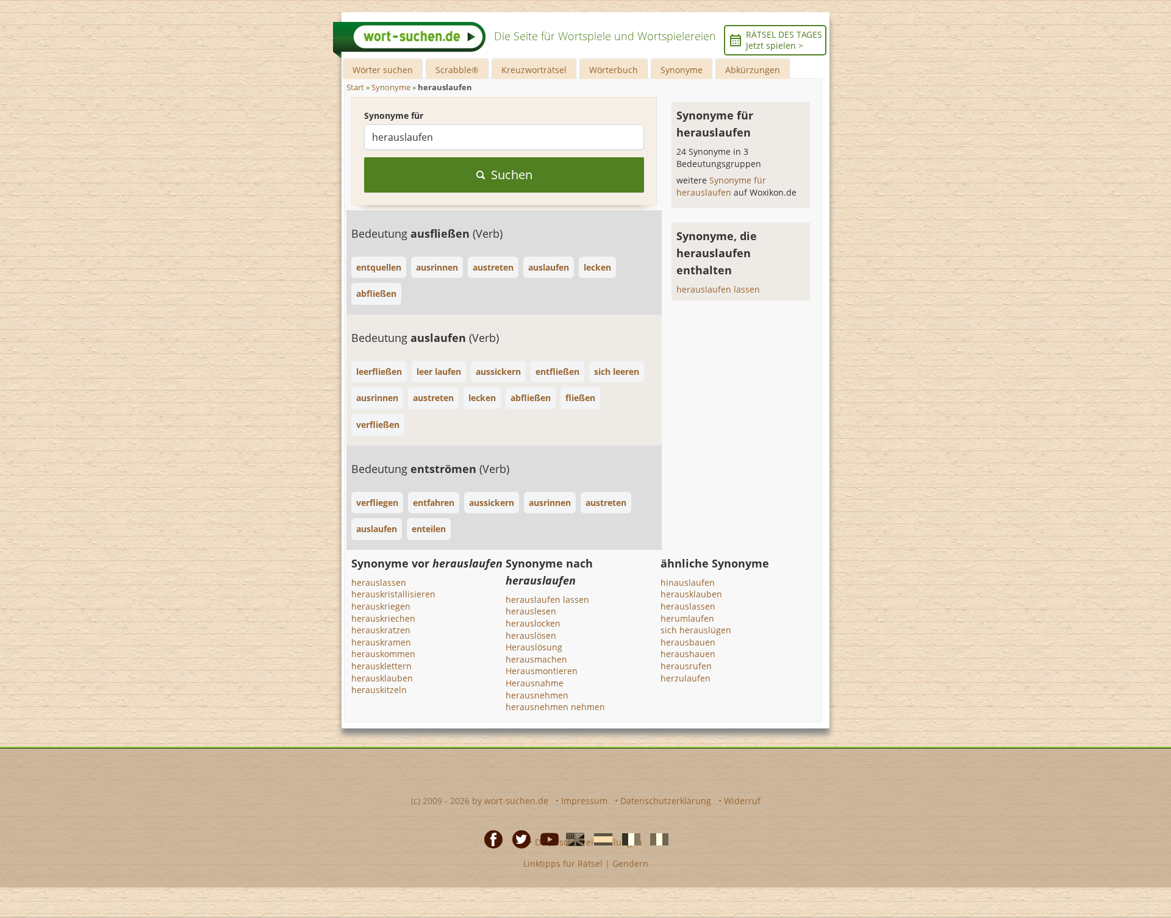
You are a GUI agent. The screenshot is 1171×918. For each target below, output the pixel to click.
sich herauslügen (696, 630)
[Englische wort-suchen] (571, 839)
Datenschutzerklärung (665, 800)
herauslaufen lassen (718, 289)
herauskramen (381, 642)
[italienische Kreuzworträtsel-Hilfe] (655, 839)
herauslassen (378, 582)
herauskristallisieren (393, 594)
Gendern (630, 863)
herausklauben (382, 678)
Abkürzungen (752, 70)
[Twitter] (518, 839)
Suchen (511, 174)
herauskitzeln (379, 690)
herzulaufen (686, 678)
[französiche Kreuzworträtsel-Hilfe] (627, 839)
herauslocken (533, 623)
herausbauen (688, 642)
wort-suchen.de (516, 800)
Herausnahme (535, 683)
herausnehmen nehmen (555, 707)
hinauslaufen (688, 582)
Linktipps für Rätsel (563, 863)
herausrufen (686, 666)
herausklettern (381, 666)
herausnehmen (537, 695)
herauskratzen (380, 630)
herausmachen (536, 659)
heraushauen (688, 654)
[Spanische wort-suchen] (599, 839)
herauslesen (531, 611)
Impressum (584, 800)
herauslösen (531, 635)
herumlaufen (687, 618)
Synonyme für (393, 115)
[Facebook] (490, 839)
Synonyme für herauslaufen (721, 186)
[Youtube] (546, 839)
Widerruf (742, 800)
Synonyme (682, 70)
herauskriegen (380, 606)
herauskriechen (383, 618)
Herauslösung (534, 647)
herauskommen (383, 654)
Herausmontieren (542, 671)
